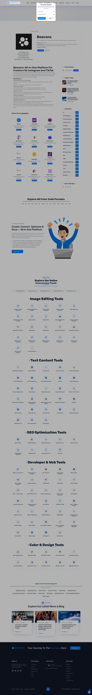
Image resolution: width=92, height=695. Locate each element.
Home (28, 2)
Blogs (77, 2)
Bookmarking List (48, 2)
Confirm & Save (41, 18)
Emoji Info (55, 2)
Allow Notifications (42, 14)
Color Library (33, 2)
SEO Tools (68, 2)
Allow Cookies (40, 11)
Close (50, 18)
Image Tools (61, 2)
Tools (72, 2)
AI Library (41, 2)
